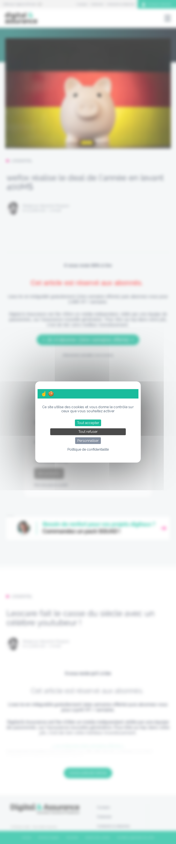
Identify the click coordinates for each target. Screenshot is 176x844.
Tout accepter (88, 423)
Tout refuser (88, 432)
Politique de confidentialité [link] (88, 449)
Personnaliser (88, 441)
